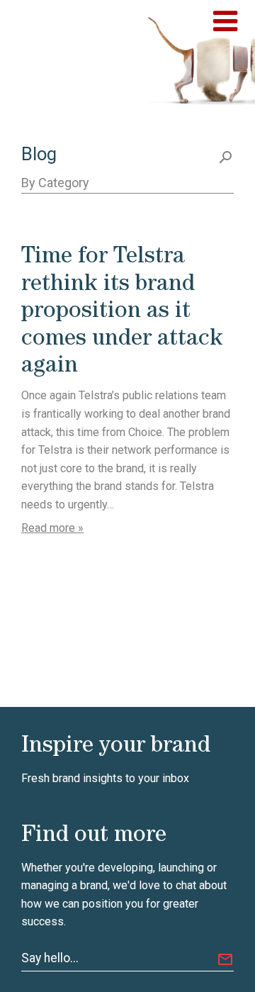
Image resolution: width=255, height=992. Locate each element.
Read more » (52, 528)
